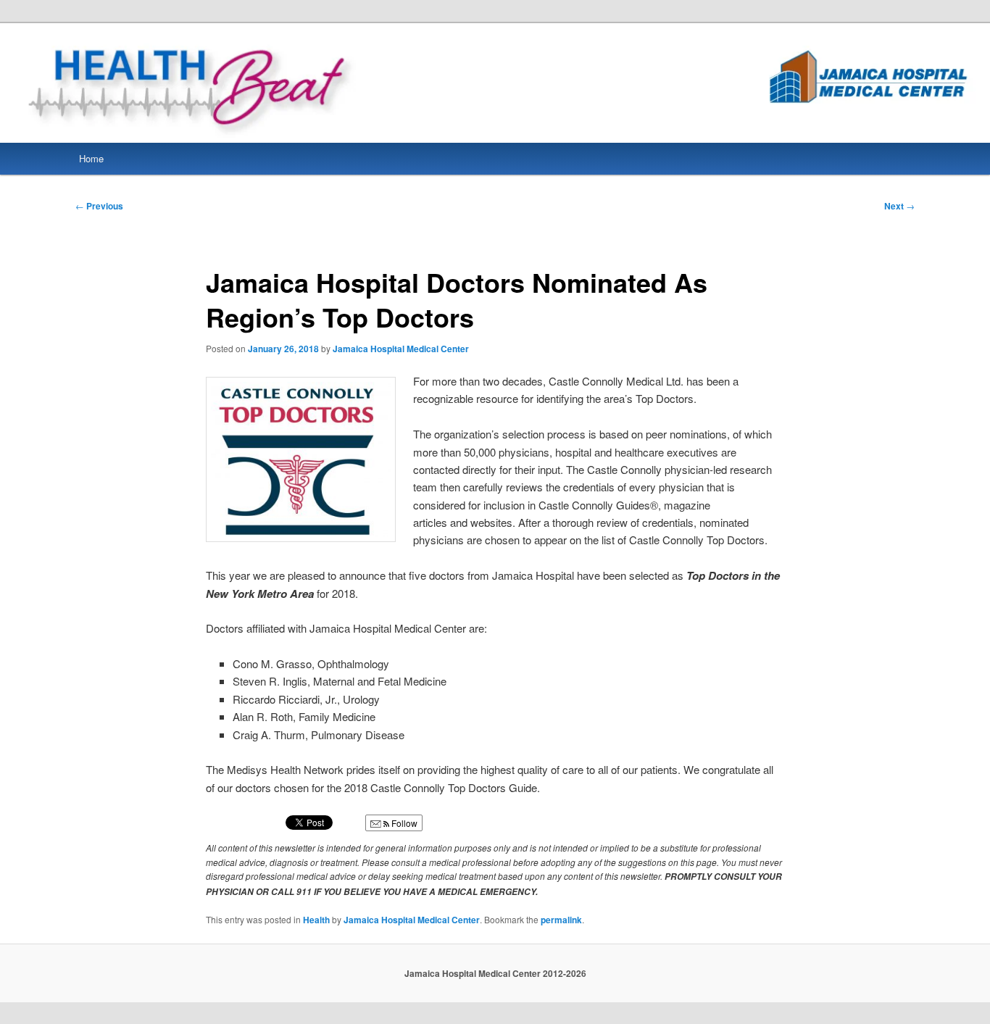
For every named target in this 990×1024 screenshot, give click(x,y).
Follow (403, 823)
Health (316, 919)
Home (91, 158)
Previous (99, 205)
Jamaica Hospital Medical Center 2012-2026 (495, 973)
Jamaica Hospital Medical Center (401, 348)
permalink (561, 919)
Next (899, 205)
